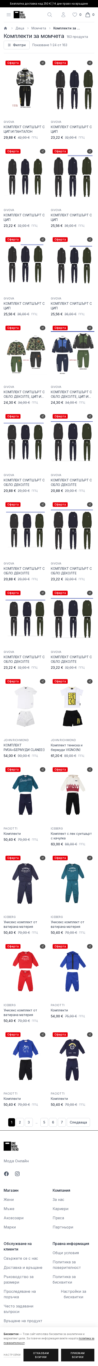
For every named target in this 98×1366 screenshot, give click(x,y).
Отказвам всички (41, 1355)
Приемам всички (78, 1355)
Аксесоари (13, 1218)
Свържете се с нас (21, 1258)
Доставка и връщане (23, 1267)
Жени (9, 1199)
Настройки (12, 1354)
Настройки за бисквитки (73, 1294)
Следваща (78, 1122)
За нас (58, 1199)
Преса (58, 1218)
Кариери (60, 1208)
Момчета (38, 28)
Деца (19, 28)
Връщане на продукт (23, 1320)
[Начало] (6, 28)
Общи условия (66, 1252)
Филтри (19, 45)
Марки (10, 1227)
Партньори (63, 1227)
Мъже (9, 1208)
